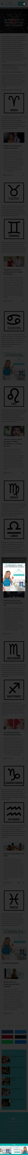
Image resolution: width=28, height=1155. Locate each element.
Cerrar (14, 1144)
